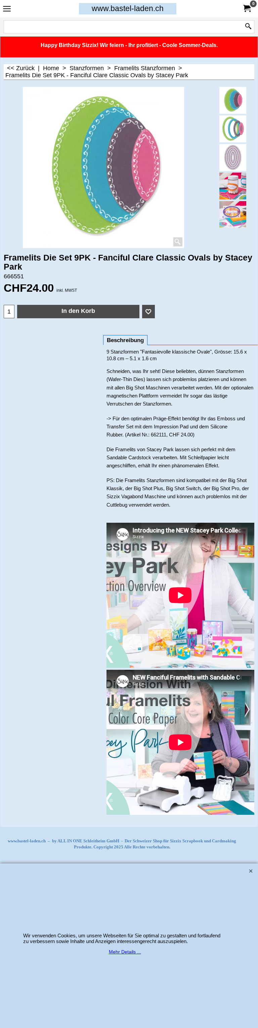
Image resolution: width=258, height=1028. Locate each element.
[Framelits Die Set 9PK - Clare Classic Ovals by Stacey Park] (233, 128)
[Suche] (248, 27)
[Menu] (7, 9)
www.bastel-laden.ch (128, 8)
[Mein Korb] (247, 8)
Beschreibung (125, 340)
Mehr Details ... (125, 951)
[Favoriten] (148, 311)
